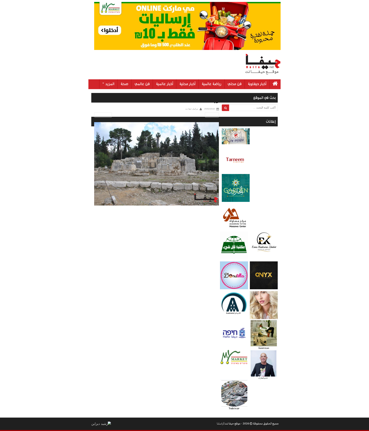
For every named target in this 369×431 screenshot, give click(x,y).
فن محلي (235, 84)
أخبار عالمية (164, 84)
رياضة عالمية (211, 84)
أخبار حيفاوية (257, 84)
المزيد (109, 84)
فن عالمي (142, 84)
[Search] (225, 107)
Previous (102, 115)
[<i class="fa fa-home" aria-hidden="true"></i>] (275, 84)
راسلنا (220, 424)
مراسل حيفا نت (191, 109)
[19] (156, 164)
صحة (124, 84)
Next (212, 115)
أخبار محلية (187, 84)
